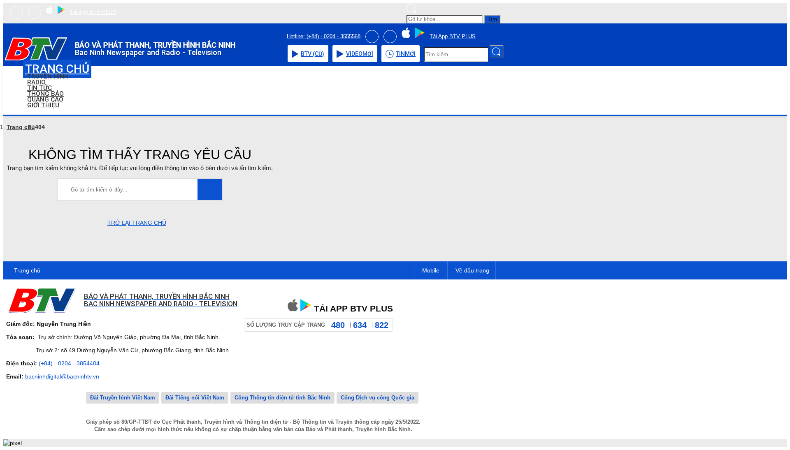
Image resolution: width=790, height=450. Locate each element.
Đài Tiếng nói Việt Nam (194, 398)
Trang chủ (21, 127)
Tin (406, 54)
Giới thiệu (43, 105)
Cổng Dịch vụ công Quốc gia (377, 398)
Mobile (430, 270)
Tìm (492, 19)
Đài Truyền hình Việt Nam (122, 398)
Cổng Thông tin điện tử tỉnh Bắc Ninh (282, 398)
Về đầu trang (471, 270)
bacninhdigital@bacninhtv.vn (62, 376)
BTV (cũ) (312, 54)
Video (359, 54)
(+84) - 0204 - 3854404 (69, 363)
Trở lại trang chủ (136, 222)
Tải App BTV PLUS (93, 12)
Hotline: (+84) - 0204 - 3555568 (323, 36)
